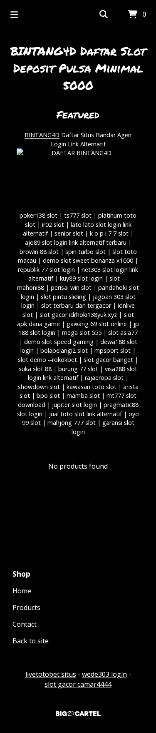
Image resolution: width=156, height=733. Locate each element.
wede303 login (104, 674)
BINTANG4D (42, 135)
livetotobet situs (50, 674)
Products (26, 607)
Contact (24, 624)
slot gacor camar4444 (78, 684)
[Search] (103, 15)
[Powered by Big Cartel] (78, 714)
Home (21, 590)
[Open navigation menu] (14, 14)
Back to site (30, 640)
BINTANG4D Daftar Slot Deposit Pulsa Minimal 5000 (78, 68)
